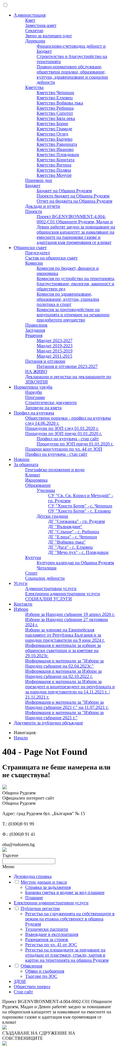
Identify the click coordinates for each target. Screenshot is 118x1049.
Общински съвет (30, 247)
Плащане (34, 897)
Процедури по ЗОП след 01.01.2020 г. (62, 428)
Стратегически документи (51, 402)
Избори (21, 609)
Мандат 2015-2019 (54, 350)
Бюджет (32, 185)
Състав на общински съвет (51, 257)
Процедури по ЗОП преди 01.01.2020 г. (63, 433)
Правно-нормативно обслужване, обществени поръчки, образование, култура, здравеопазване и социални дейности (72, 74)
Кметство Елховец (55, 97)
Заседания (35, 330)
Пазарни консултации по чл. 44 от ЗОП (63, 449)
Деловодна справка (33, 876)
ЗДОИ (20, 981)
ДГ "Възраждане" (65, 526)
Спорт (31, 573)
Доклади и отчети (42, 206)
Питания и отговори (45, 361)
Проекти (33, 211)
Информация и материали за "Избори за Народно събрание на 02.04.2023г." (64, 663)
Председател (37, 252)
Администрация (30, 15)
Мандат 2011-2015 (54, 356)
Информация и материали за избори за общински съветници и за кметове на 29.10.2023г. (63, 650)
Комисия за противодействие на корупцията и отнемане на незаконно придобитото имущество (73, 314)
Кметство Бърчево (54, 139)
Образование (38, 485)
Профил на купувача (34, 412)
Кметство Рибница (55, 108)
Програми (35, 397)
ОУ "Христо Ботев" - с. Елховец (79, 511)
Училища (46, 490)
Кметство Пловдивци (58, 154)
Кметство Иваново (55, 149)
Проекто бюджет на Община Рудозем (73, 195)
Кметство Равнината (57, 144)
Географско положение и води (54, 469)
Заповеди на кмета (43, 407)
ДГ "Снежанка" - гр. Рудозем (76, 521)
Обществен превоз (32, 986)
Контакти (23, 604)
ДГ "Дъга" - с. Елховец (70, 547)
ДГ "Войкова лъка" (67, 542)
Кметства (34, 87)
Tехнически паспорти (46, 929)
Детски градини (52, 516)
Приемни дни (38, 180)
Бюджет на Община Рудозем (64, 190)
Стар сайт (23, 991)
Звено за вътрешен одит (48, 35)
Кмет (30, 20)
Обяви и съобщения (44, 971)
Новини (22, 459)
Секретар (34, 30)
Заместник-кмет (40, 25)
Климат (32, 474)
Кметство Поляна (54, 170)
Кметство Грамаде (54, 128)
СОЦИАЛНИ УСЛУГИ (48, 598)
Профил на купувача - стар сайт (68, 438)
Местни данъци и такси (44, 882)
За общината (26, 464)
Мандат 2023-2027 (54, 340)
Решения (33, 335)
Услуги (20, 583)
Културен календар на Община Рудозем (75, 562)
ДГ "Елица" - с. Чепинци (72, 536)
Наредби (33, 392)
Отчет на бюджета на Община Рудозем (74, 201)
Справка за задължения (48, 887)
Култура (33, 557)
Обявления (31, 965)
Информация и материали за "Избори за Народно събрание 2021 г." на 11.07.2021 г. (67, 705)
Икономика (36, 480)
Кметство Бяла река (56, 118)
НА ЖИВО (36, 371)
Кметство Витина (54, 164)
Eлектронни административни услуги (62, 593)
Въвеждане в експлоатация (51, 934)
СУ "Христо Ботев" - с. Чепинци (80, 505)
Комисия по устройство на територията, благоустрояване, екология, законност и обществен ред (76, 283)
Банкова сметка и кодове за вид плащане (65, 892)
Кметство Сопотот (55, 113)
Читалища (46, 567)
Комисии (34, 263)
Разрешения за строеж (46, 939)
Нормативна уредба (33, 387)
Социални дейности (45, 578)
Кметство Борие (52, 123)
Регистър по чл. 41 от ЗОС (51, 944)
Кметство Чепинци (55, 92)
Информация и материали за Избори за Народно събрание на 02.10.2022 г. (63, 674)
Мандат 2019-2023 (54, 345)
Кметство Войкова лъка (60, 102)
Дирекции (35, 40)
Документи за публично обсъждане (48, 722)
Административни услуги (50, 588)
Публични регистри (40, 908)
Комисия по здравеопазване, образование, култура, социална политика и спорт (68, 299)
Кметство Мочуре (54, 175)
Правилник (36, 325)
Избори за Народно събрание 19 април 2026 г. (70, 614)
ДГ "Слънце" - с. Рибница (73, 531)
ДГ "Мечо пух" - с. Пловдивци (78, 552)
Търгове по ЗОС (41, 976)
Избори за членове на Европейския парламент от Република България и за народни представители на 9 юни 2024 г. (65, 635)
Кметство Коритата (55, 159)
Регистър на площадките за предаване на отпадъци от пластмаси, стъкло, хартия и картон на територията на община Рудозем (67, 955)
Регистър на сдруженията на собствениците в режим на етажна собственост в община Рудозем (70, 918)
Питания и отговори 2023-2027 (67, 366)
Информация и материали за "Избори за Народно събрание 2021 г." (64, 715)
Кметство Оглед (52, 133)
